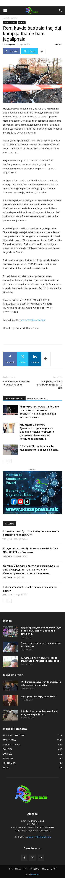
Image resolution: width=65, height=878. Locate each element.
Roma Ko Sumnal (10, 18)
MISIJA (18, 869)
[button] (5, 10)
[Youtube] (41, 858)
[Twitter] (32, 858)
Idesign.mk (34, 874)
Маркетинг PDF (49, 869)
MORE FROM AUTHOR (37, 398)
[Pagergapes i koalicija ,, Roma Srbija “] (10, 700)
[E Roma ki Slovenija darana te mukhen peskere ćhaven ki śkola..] (10, 450)
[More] (42, 51)
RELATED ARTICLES (14, 398)
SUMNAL (22, 23)
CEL (10, 869)
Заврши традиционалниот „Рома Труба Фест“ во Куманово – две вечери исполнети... (41, 630)
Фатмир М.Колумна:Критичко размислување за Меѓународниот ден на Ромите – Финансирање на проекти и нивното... (31, 569)
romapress (10, 44)
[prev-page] (5, 461)
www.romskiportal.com (33, 320)
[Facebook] (24, 858)
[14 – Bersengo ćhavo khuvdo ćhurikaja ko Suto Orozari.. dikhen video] (10, 685)
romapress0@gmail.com (38, 836)
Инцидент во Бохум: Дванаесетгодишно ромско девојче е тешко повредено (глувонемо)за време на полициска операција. (37, 431)
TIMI (25, 869)
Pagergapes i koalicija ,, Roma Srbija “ (39, 696)
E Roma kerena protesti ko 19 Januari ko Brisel (16, 383)
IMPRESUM (34, 869)
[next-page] (10, 461)
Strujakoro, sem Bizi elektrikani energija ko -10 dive (49, 384)
